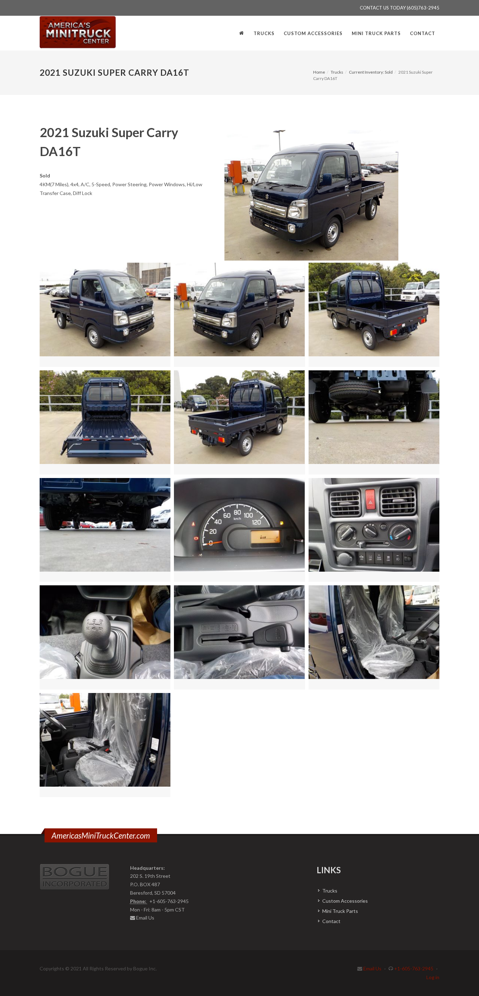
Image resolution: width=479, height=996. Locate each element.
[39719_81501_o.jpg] (311, 195)
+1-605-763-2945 (413, 968)
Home (319, 72)
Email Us (145, 918)
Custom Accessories (345, 901)
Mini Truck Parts (340, 911)
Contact (331, 921)
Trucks (337, 72)
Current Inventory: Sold (371, 72)
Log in (432, 977)
